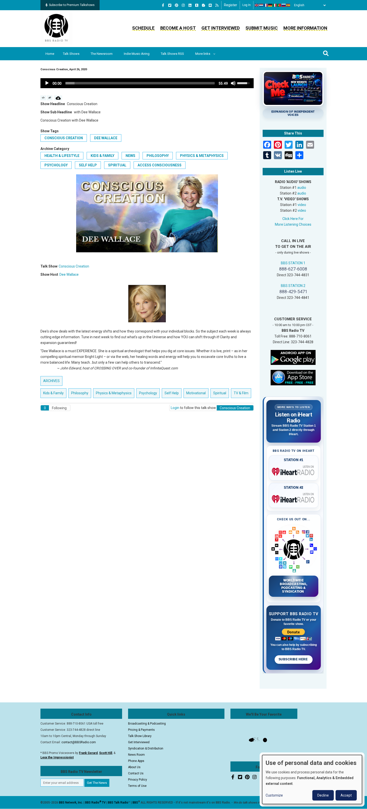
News (130, 156)
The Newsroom (102, 54)
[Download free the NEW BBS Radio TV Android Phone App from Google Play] (293, 357)
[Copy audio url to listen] (50, 97)
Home (49, 54)
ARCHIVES (51, 381)
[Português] (279, 5)
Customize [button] (274, 795)
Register (230, 5)
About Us (134, 767)
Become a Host (178, 28)
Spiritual (117, 165)
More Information (305, 28)
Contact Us (136, 773)
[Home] (56, 28)
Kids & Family (102, 156)
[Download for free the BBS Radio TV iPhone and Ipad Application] (293, 377)
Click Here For (293, 219)
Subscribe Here (294, 659)
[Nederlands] (261, 5)
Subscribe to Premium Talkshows (72, 5)
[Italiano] (275, 5)
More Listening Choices (293, 224)
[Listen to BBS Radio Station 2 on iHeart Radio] (293, 498)
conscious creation (63, 138)
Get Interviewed (220, 28)
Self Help (88, 165)
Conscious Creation (74, 266)
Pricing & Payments (141, 730)
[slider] (140, 83)
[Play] (46, 83)
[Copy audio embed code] (43, 97)
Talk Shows (71, 54)
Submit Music (261, 28)
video (302, 205)
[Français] (266, 5)
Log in (246, 5)
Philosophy (158, 156)
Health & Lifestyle (61, 156)
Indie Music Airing (137, 54)
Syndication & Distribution (145, 748)
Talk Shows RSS (172, 54)
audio (301, 188)
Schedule (143, 28)
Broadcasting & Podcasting (147, 723)
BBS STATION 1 (293, 263)
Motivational (196, 393)
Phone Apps (136, 761)
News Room (136, 754)
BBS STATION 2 (293, 286)
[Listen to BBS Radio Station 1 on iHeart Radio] (293, 470)
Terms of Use (137, 786)
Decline (323, 795)
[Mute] (233, 83)
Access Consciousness (160, 165)
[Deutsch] (270, 5)
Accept (346, 795)
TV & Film (241, 393)
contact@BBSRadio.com (78, 742)
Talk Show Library (140, 736)
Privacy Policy (137, 779)
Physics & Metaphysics (202, 156)
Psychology (56, 165)
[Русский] (284, 5)
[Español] (288, 5)
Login (175, 408)
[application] (147, 83)
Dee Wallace (105, 138)
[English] (257, 5)
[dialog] (312, 779)
